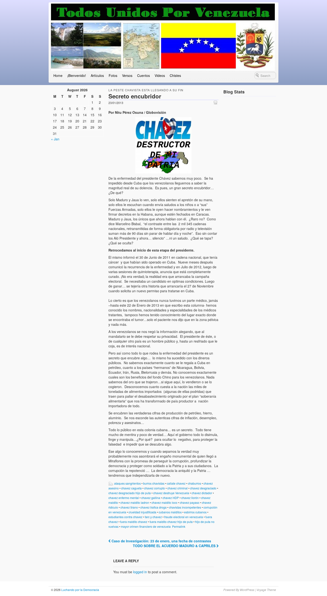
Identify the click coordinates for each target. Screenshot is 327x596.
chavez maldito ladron (134, 502)
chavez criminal (177, 488)
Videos (160, 75)
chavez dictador (202, 493)
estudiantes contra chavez (125, 517)
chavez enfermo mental (123, 498)
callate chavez (176, 483)
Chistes (175, 75)
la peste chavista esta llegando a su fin (145, 90)
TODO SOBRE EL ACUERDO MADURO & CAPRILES (174, 545)
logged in (140, 571)
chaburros (194, 483)
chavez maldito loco (164, 502)
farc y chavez (153, 517)
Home (57, 75)
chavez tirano (129, 507)
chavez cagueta (131, 488)
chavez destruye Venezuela (171, 493)
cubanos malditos (170, 512)
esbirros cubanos (195, 512)
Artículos (97, 75)
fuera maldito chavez (133, 522)
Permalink (178, 526)
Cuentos (143, 75)
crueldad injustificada (142, 512)
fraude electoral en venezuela (183, 517)
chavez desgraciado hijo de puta (129, 493)
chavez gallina (150, 498)
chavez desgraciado (203, 488)
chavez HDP (171, 498)
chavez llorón (190, 498)
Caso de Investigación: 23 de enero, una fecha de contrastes (161, 541)
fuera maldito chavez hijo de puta (171, 522)
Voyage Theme (266, 590)
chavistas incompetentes (185, 507)
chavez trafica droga (153, 507)
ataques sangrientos (127, 483)
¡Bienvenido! (76, 75)
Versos (127, 75)
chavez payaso (189, 502)
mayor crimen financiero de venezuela (146, 526)
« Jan (55, 139)
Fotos (113, 75)
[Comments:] (216, 102)
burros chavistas (153, 483)
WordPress (247, 590)
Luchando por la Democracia (80, 590)
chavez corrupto (154, 488)
